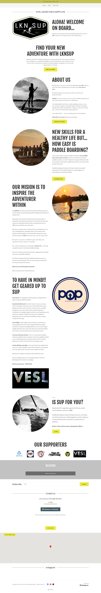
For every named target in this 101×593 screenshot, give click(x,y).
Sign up (84, 484)
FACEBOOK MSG (58, 179)
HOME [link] (44, 5)
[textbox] (50, 484)
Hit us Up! (50, 528)
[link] (47, 584)
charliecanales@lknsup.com (50, 503)
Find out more (50, 69)
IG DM (56, 431)
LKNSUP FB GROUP (59, 121)
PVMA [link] (49, 5)
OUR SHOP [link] (55, 5)
